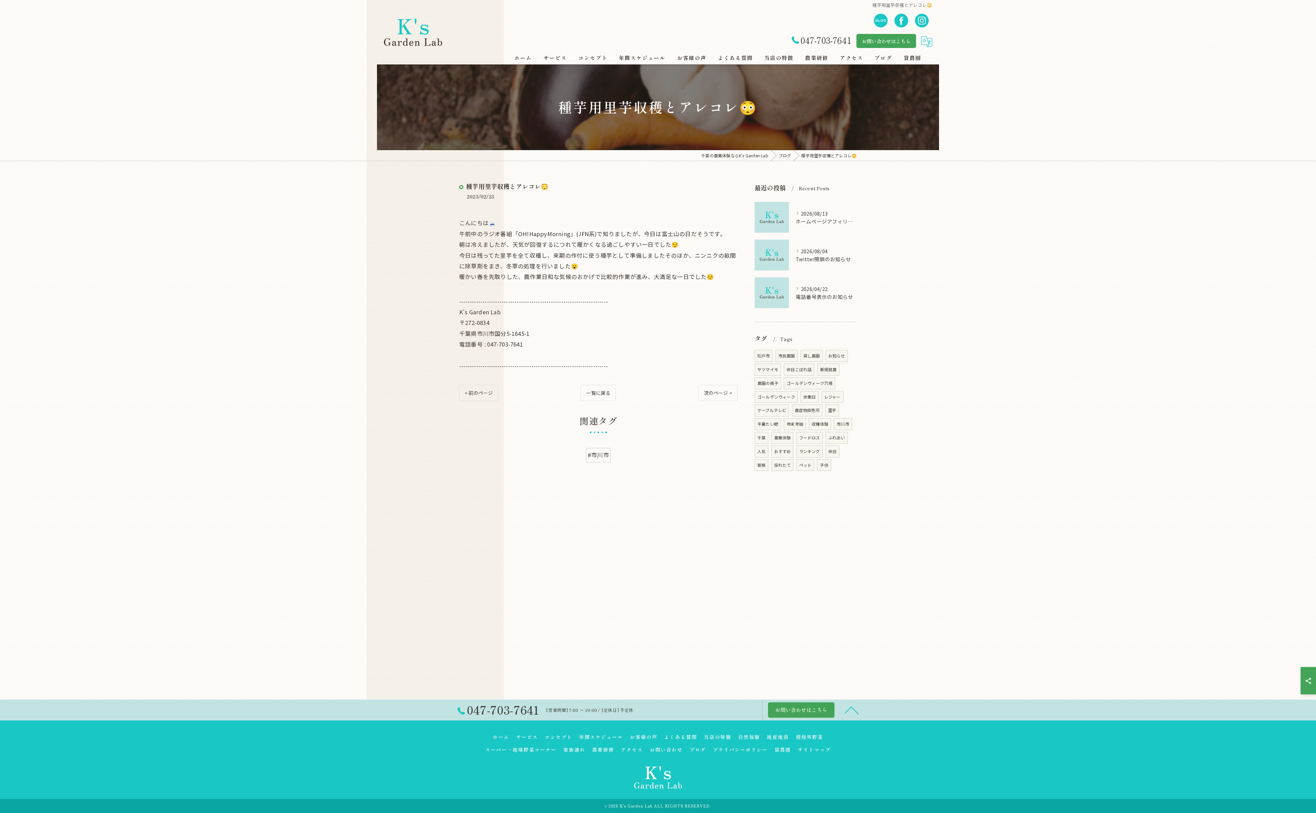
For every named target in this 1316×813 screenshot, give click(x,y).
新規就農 (828, 369)
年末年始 (795, 424)
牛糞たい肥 (767, 424)
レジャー (832, 397)
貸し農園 (811, 356)
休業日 (809, 397)
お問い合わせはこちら (886, 41)
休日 (832, 451)
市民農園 (786, 356)
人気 (761, 451)
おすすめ (782, 451)
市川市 (843, 424)
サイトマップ (814, 749)
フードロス (809, 437)
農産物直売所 (807, 410)
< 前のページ (479, 392)
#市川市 (598, 455)
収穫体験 (820, 424)
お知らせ (836, 356)
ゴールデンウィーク (776, 397)
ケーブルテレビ (771, 410)
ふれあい (836, 437)
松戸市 (763, 356)
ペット (805, 465)
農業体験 (782, 437)
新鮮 (761, 465)
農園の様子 (767, 383)
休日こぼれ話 (799, 369)
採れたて (782, 465)
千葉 (761, 437)
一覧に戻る (598, 392)
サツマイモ (767, 369)
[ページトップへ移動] (851, 710)
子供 (824, 465)
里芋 (832, 410)
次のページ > (718, 392)
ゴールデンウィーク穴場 (809, 383)
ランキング (809, 451)
